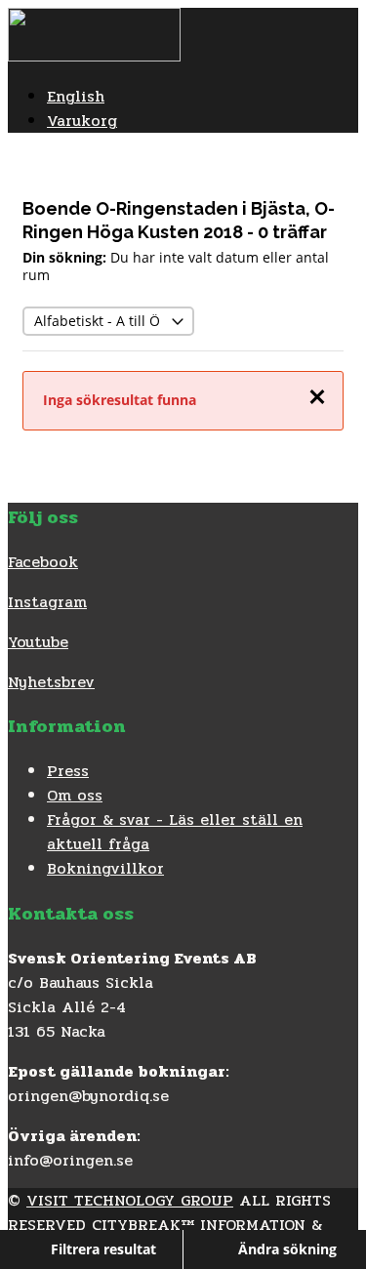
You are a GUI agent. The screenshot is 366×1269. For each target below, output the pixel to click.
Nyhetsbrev (51, 682)
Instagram (47, 602)
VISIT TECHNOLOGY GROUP (129, 1200)
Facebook (43, 562)
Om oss (74, 795)
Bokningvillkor (105, 868)
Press (68, 770)
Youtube (38, 642)
